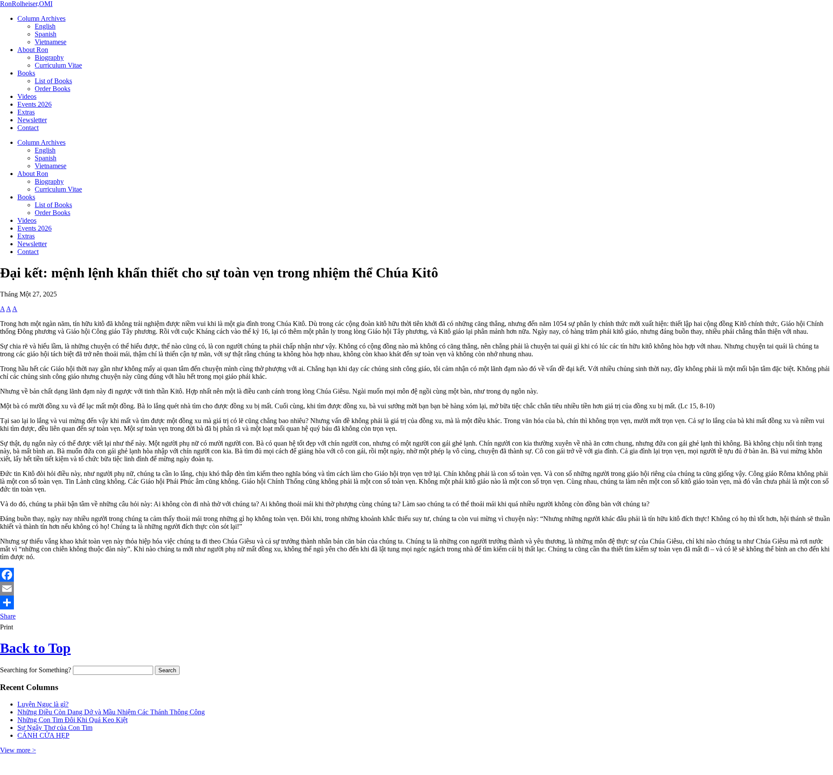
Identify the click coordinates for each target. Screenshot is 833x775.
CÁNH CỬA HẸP (43, 735)
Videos (26, 96)
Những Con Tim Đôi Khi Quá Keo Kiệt (72, 719)
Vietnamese (50, 42)
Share (8, 616)
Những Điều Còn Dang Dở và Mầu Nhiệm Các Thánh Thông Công (111, 712)
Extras (26, 112)
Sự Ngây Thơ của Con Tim (54, 727)
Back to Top (35, 648)
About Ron (32, 49)
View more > (18, 750)
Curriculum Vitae (58, 65)
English (45, 26)
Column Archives (41, 18)
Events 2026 (34, 104)
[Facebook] (416, 575)
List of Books (53, 81)
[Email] (416, 589)
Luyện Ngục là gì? (43, 704)
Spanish (45, 34)
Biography (49, 57)
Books (26, 73)
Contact (28, 127)
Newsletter (32, 120)
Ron (26, 3)
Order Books (52, 88)
